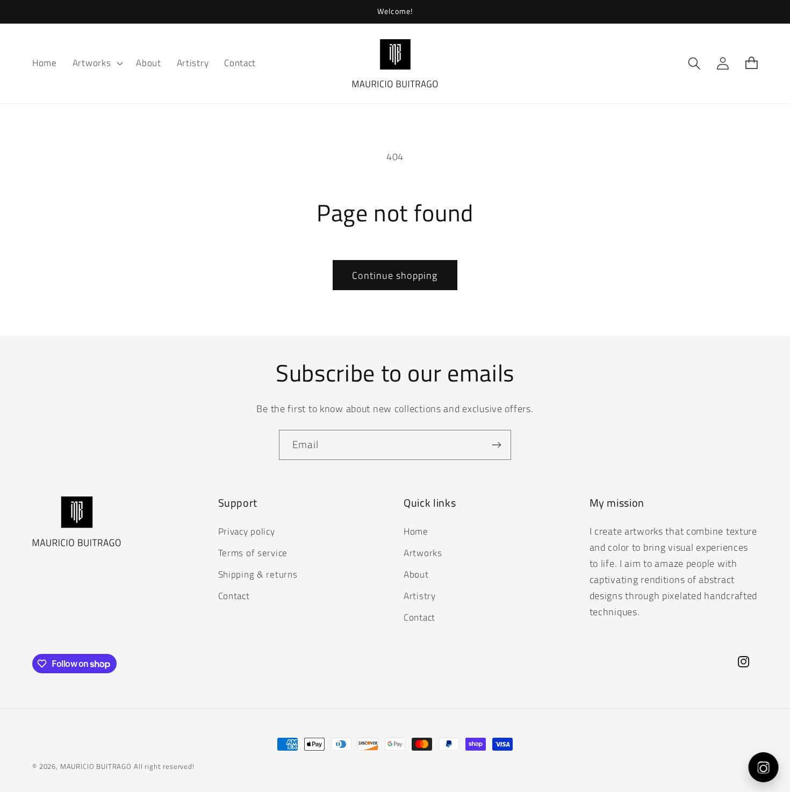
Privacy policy (246, 531)
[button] (96, 63)
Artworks (423, 552)
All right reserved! (164, 766)
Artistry (420, 595)
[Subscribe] (496, 445)
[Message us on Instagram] (765, 767)
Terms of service (253, 552)
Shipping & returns (258, 574)
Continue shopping (394, 275)
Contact (234, 595)
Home (416, 531)
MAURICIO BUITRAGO (96, 766)
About (416, 574)
